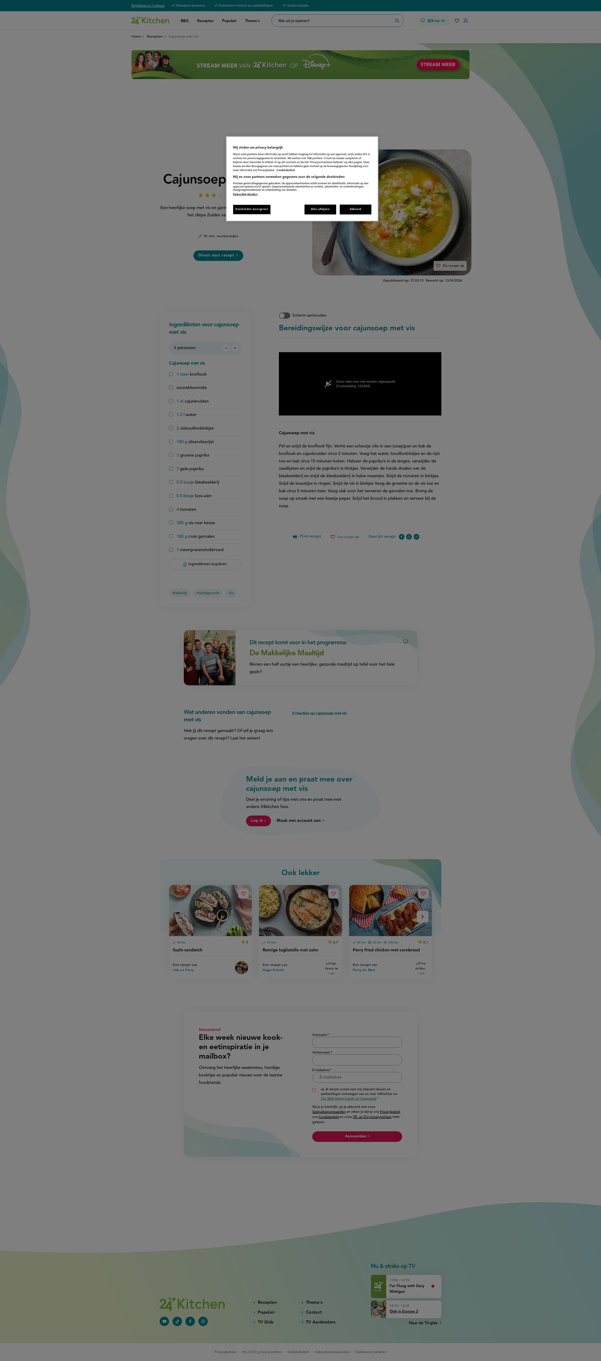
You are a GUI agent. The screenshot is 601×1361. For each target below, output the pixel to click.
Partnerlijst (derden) (245, 194)
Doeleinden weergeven (251, 209)
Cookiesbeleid (286, 170)
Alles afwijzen (320, 209)
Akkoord (355, 209)
